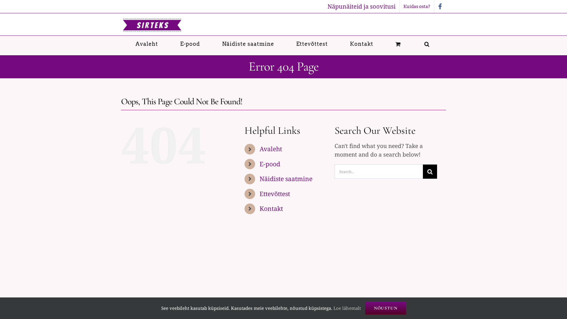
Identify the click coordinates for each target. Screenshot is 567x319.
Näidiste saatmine (286, 179)
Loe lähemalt (347, 308)
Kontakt (271, 208)
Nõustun (385, 308)
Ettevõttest (275, 194)
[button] (427, 44)
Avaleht (271, 149)
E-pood (270, 164)
